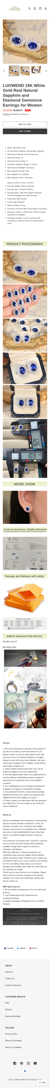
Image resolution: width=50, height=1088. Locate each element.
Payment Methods (13, 1016)
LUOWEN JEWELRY (20, 1080)
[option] (14, 71)
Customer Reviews (13, 985)
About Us (9, 972)
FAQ (7, 1003)
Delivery (8, 1009)
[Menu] (45, 8)
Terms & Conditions (13, 1047)
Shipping (6, 114)
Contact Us (10, 978)
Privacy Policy (11, 1034)
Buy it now (25, 131)
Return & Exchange (13, 1040)
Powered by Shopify (35, 1080)
